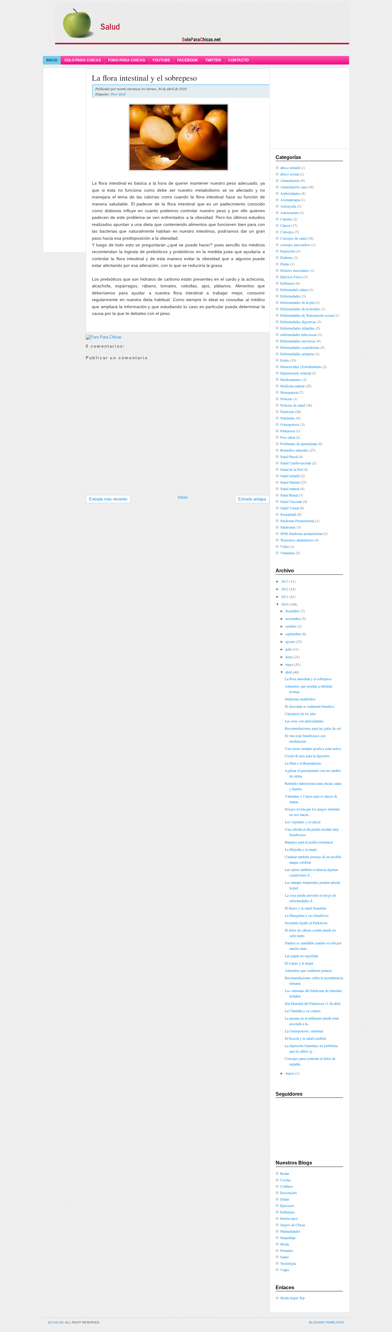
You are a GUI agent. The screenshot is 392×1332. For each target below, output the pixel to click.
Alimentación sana (293, 186)
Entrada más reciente (108, 499)
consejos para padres (295, 244)
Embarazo (287, 283)
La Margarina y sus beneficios (307, 915)
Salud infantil (290, 475)
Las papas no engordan (301, 955)
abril (288, 672)
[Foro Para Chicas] (104, 337)
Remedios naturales (294, 450)
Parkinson (287, 430)
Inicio (51, 60)
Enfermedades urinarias (297, 353)
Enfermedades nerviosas (297, 340)
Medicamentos (290, 379)
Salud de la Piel (291, 469)
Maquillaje (288, 1237)
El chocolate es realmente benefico (309, 706)
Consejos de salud (293, 238)
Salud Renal (289, 495)
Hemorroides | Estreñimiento (301, 366)
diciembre (292, 610)
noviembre (293, 618)
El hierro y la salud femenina (305, 908)
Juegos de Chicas (292, 1224)
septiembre (293, 633)
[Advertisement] (196, 49)
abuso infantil (290, 167)
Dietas (284, 263)
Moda (284, 1244)
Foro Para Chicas (126, 60)
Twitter (213, 60)
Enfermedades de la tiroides (300, 308)
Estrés (284, 360)
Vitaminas (287, 552)
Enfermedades (290, 295)
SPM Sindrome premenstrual (301, 533)
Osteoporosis (290, 424)
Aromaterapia (290, 199)
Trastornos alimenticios (297, 539)
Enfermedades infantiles (297, 328)
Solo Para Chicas (82, 60)
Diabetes (286, 257)
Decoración (288, 1192)
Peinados (286, 1250)
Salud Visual (289, 507)
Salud (284, 1256)
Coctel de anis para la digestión (307, 755)
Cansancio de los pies (300, 713)
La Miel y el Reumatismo (303, 763)
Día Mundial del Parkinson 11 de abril (312, 1003)
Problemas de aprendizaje (298, 443)
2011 (284, 596)
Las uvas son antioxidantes (304, 720)
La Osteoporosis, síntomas (304, 1030)
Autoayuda (288, 206)
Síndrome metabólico (300, 698)
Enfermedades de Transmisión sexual (307, 315)
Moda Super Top (292, 1297)
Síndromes (288, 527)
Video (284, 546)
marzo (289, 1073)
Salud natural (289, 488)
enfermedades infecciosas (298, 334)
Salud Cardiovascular (295, 462)
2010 (284, 604)
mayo (289, 664)
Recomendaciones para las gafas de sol (313, 728)
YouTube (161, 60)
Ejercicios (287, 1205)
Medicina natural (292, 385)
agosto (290, 641)
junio (289, 656)
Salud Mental (290, 482)
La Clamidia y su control (302, 1010)
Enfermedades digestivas (298, 321)
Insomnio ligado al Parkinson (306, 922)
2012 (284, 588)
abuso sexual (289, 174)
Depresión (287, 251)
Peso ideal (118, 93)
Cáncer (285, 225)
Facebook (187, 60)
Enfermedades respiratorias (299, 347)
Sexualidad (288, 514)
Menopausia (289, 392)
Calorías (286, 218)
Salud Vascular (291, 501)
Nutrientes (287, 417)
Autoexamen (289, 212)
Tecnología (288, 1263)
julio (288, 649)
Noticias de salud (292, 405)
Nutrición (287, 411)
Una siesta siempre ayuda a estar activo (313, 748)
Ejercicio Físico (291, 276)
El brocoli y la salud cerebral (305, 1038)
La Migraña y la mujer (301, 849)
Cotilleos (286, 1186)
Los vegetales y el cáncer (303, 821)
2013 (284, 581)
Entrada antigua (252, 499)
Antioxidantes (290, 193)
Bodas (284, 1173)
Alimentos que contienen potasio (308, 970)
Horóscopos (289, 1218)
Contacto (238, 60)
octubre (290, 626)
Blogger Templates (326, 1322)
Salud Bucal (289, 456)
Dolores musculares (294, 270)
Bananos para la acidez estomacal (309, 841)
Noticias (286, 398)
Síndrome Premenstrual (297, 520)
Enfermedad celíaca (294, 289)
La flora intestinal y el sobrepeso (144, 77)
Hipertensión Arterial (295, 373)
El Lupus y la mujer (299, 963)
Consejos (287, 231)
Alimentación (290, 180)
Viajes (284, 1269)
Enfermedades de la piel (297, 302)
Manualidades (290, 1231)
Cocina (285, 1179)
